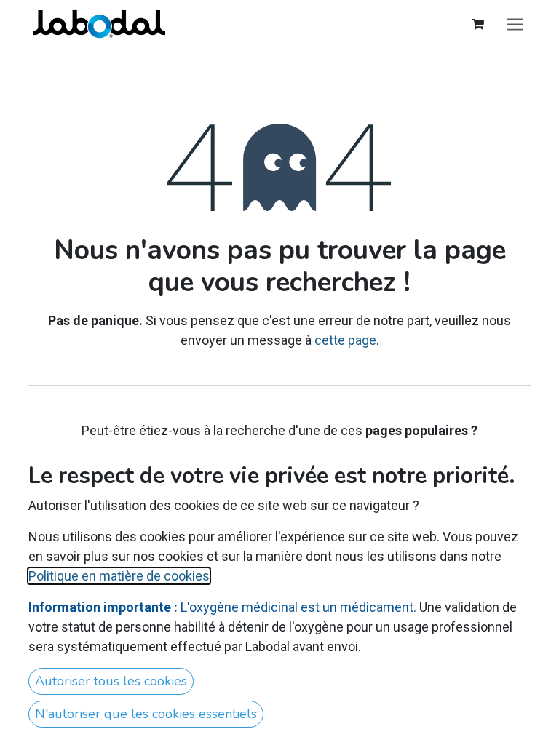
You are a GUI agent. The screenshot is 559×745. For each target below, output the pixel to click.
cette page (345, 340)
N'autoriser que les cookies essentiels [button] (146, 713)
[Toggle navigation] (515, 24)
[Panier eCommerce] (477, 24)
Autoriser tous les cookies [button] (111, 681)
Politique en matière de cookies (119, 575)
